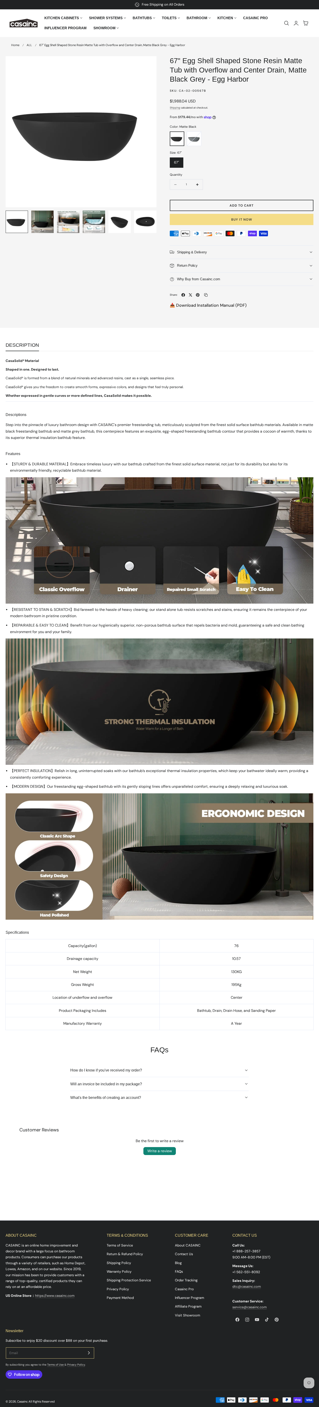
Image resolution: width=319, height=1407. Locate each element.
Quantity (176, 175)
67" (176, 162)
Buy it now (241, 219)
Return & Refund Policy (125, 1254)
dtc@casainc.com (246, 1286)
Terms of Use (55, 1365)
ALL (29, 45)
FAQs (179, 1271)
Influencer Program (189, 1297)
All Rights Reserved (41, 1401)
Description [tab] (22, 345)
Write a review (159, 1150)
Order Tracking (186, 1280)
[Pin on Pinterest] (197, 295)
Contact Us (184, 1254)
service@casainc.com (249, 1307)
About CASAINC (188, 1245)
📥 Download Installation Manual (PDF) (208, 305)
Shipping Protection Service (129, 1280)
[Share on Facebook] (183, 295)
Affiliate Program (188, 1306)
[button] (286, 23)
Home (15, 45)
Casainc (22, 1401)
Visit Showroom (187, 1315)
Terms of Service (120, 1245)
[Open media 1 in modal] (148, 64)
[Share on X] (190, 295)
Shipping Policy (119, 1262)
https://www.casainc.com (54, 1295)
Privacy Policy (118, 1289)
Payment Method (120, 1297)
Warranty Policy (119, 1271)
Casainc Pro (184, 1289)
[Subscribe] (88, 1352)
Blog (178, 1262)
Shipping (175, 107)
